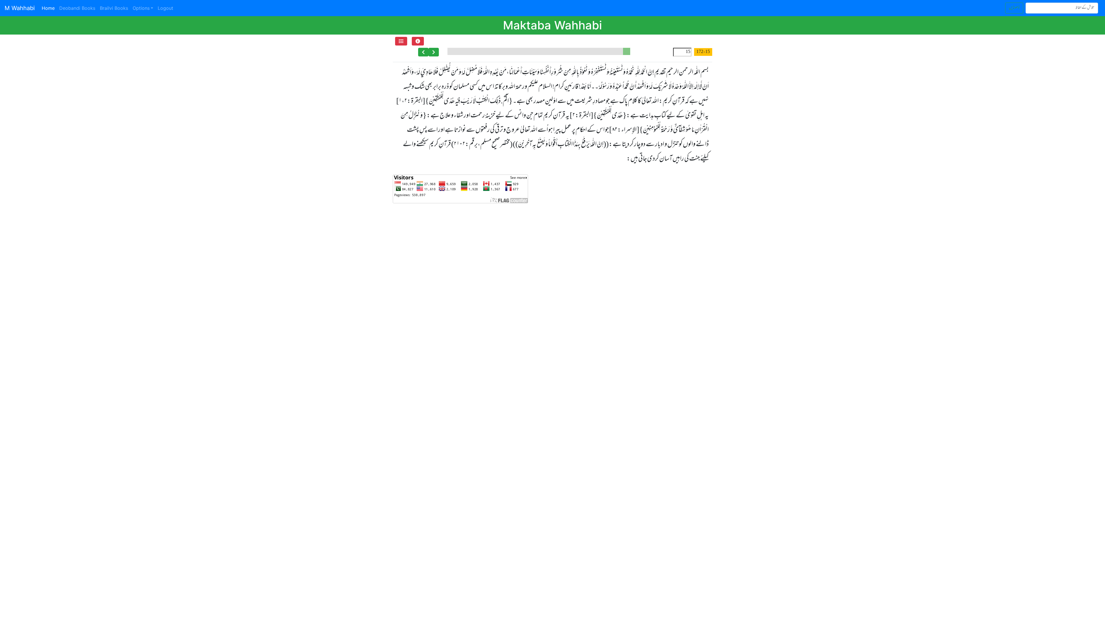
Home (49, 8)
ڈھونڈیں (1014, 8)
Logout (165, 8)
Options (141, 8)
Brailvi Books (114, 8)
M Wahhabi (20, 8)
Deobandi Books (77, 8)
